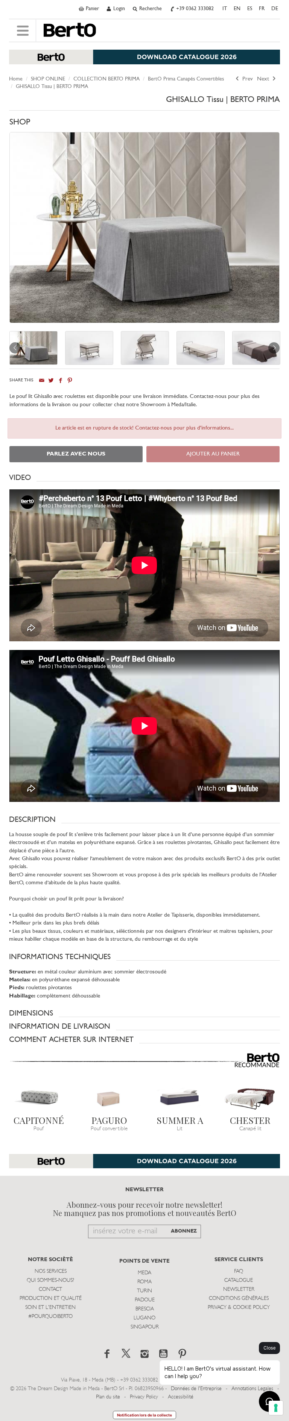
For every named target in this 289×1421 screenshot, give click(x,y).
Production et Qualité (51, 1298)
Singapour (145, 1327)
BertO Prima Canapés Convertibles (186, 79)
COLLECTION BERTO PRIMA (106, 79)
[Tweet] (51, 380)
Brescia (144, 1309)
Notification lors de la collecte (144, 1415)
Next (264, 79)
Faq (238, 1271)
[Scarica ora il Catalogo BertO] (144, 61)
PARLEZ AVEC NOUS (76, 454)
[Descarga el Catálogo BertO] (144, 1165)
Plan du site (108, 1397)
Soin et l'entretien (50, 1307)
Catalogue (238, 1280)
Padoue (145, 1300)
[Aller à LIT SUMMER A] (180, 1094)
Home (16, 79)
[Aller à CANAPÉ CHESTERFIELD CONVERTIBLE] (250, 1094)
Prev (247, 79)
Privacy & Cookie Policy (239, 1307)
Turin (144, 1291)
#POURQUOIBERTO (50, 1316)
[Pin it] (70, 380)
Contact (50, 1289)
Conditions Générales (239, 1298)
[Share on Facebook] (60, 380)
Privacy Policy (144, 1397)
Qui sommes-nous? (50, 1280)
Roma (144, 1282)
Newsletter (238, 1289)
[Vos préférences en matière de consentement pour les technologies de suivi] (276, 1408)
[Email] (41, 380)
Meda (144, 1273)
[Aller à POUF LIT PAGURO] (109, 1094)
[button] (144, 477)
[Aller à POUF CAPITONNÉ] (38, 1094)
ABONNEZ (184, 1231)
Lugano (144, 1318)
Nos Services (51, 1271)
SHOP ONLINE (48, 79)
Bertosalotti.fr (70, 30)
